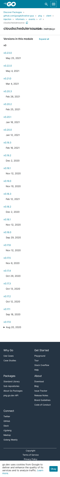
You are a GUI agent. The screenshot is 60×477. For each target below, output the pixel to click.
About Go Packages (12, 390)
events (32, 19)
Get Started (41, 350)
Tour (36, 360)
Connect (8, 410)
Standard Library (11, 381)
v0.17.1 (6, 309)
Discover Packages (12, 12)
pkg (40, 15)
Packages (9, 375)
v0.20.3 (7, 91)
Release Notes (41, 395)
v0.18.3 (7, 193)
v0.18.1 (7, 219)
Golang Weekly (10, 439)
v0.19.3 (7, 142)
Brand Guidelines (42, 400)
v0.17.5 (7, 257)
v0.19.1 (7, 168)
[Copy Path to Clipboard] (27, 22)
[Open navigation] (54, 4)
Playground (39, 356)
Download (39, 381)
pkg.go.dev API (10, 395)
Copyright (30, 450)
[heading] (12, 4)
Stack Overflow (41, 365)
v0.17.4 (7, 270)
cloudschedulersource (13, 22)
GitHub (6, 421)
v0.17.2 (7, 296)
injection (7, 19)
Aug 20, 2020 (13, 327)
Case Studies (9, 360)
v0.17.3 (7, 283)
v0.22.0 (7, 65)
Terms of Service (31, 455)
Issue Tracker (40, 390)
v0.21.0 (7, 78)
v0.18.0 (7, 232)
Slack (6, 425)
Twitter (6, 416)
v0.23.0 (7, 52)
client (48, 15)
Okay (53, 468)
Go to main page (45, 28)
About (38, 375)
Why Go (8, 350)
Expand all (44, 39)
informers (20, 19)
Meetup (7, 435)
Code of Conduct (42, 404)
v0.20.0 (7, 129)
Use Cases (8, 356)
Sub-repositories (11, 386)
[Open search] (46, 4)
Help (36, 370)
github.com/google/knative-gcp (18, 15)
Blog (36, 386)
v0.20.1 (7, 116)
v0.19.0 (7, 181)
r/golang (7, 430)
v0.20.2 (7, 104)
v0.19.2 (7, 155)
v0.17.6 (7, 245)
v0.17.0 (7, 321)
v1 (40, 19)
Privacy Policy (30, 459)
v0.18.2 (7, 206)
